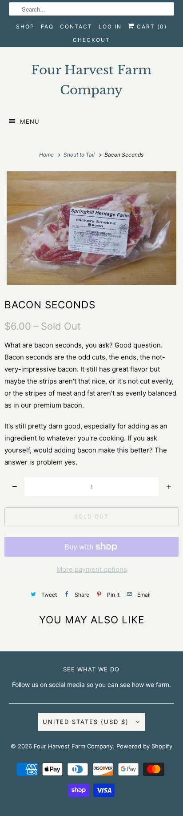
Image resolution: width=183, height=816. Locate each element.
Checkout (91, 39)
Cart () (151, 26)
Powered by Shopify (144, 746)
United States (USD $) (87, 721)
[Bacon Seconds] (91, 228)
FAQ (47, 26)
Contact (76, 26)
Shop (25, 26)
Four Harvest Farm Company (73, 746)
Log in (110, 26)
